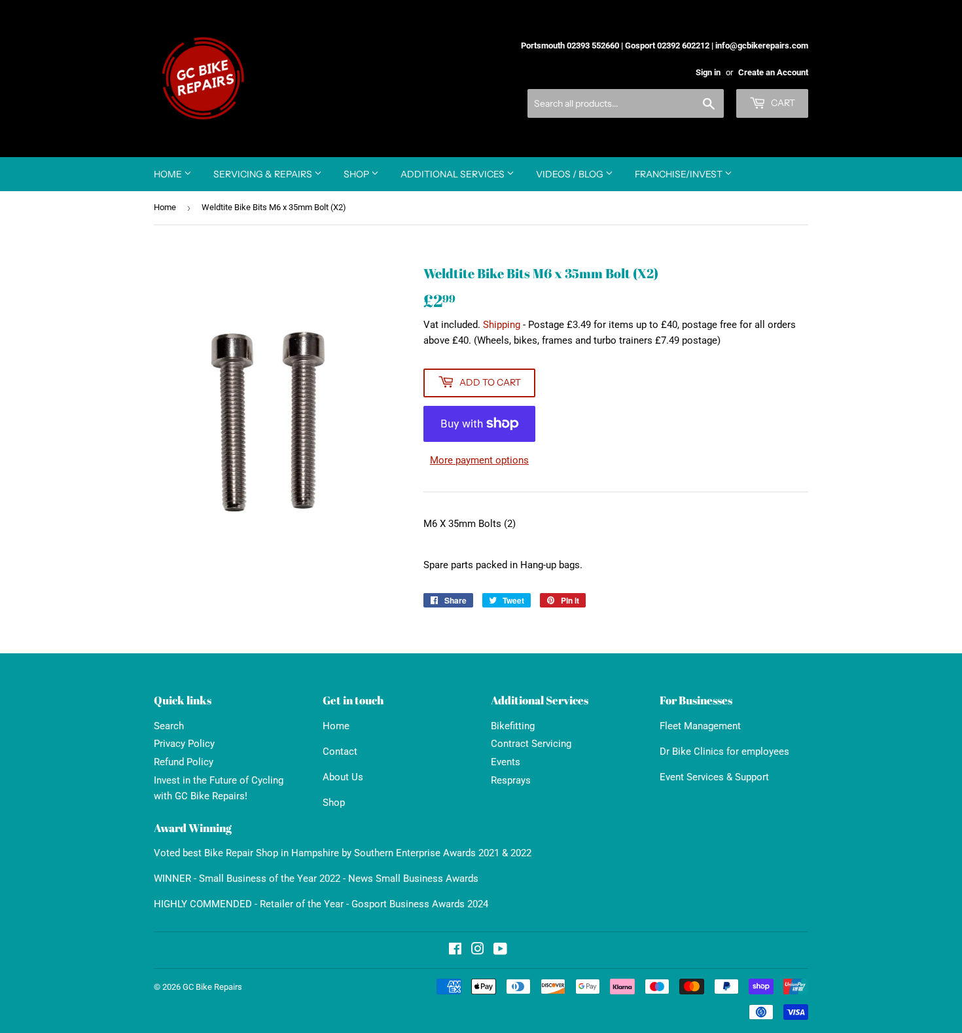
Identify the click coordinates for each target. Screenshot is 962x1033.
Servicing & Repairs (263, 174)
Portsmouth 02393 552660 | (572, 45)
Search (169, 726)
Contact (340, 751)
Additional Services (454, 174)
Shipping (501, 325)
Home (169, 174)
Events (505, 762)
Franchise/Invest (679, 174)
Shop (357, 174)
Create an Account (773, 72)
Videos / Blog (570, 174)
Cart (782, 103)
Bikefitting (513, 726)
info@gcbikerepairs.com (761, 45)
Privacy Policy (184, 744)
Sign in (708, 72)
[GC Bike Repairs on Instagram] (477, 950)
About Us (343, 777)
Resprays (511, 780)
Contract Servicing (531, 744)
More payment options (479, 460)
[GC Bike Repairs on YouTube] (500, 950)
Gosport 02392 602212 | (669, 45)
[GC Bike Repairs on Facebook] (455, 950)
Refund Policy (183, 762)
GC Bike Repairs (212, 987)
